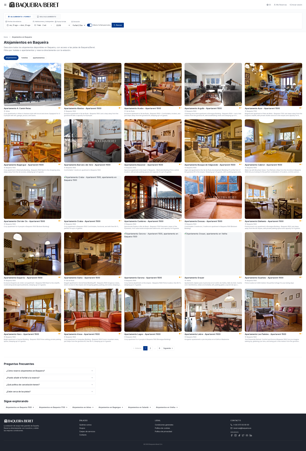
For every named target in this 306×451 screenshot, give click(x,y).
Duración (76, 21)
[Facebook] (231, 435)
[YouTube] (247, 435)
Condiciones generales (164, 425)
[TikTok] (239, 435)
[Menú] (5, 4)
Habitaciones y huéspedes (44, 21)
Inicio (6, 37)
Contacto (83, 435)
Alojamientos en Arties (81, 407)
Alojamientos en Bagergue (110, 407)
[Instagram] (235, 435)
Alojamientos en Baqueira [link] (22, 37)
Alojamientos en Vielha (165, 407)
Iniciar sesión (297, 5)
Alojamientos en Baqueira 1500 (19, 407)
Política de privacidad (163, 431)
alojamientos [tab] (11, 58)
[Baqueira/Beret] (34, 5)
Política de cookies (162, 428)
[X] (243, 435)
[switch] (89, 25)
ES (270, 5)
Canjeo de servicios (87, 431)
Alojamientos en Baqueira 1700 (52, 407)
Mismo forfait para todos (102, 25)
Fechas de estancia (14, 21)
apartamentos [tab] (39, 58)
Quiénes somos (85, 425)
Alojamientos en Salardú (138, 407)
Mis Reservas (281, 5)
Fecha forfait (61, 21)
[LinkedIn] (251, 435)
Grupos (82, 428)
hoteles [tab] (25, 58)
